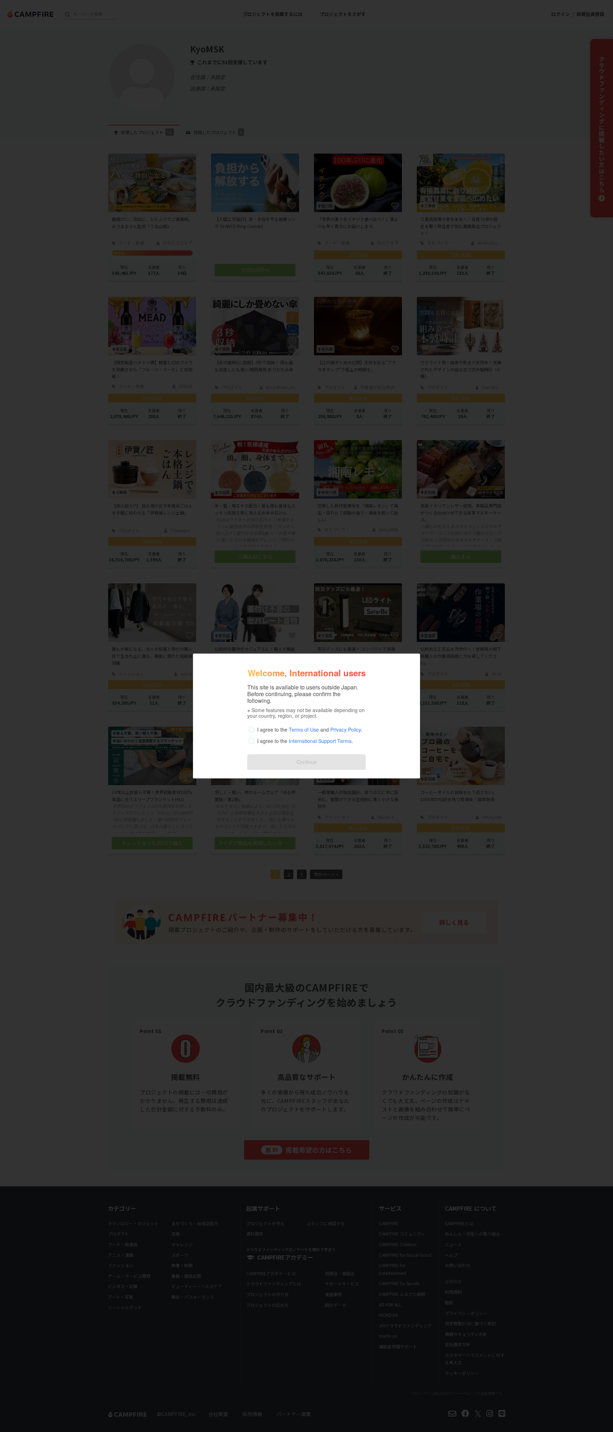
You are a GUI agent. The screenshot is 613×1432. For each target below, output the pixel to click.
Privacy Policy (345, 729)
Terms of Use (304, 729)
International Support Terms (320, 740)
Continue (307, 761)
